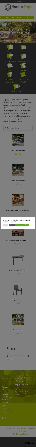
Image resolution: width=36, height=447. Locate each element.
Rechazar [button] (12, 225)
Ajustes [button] (5, 225)
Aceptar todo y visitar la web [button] (22, 225)
